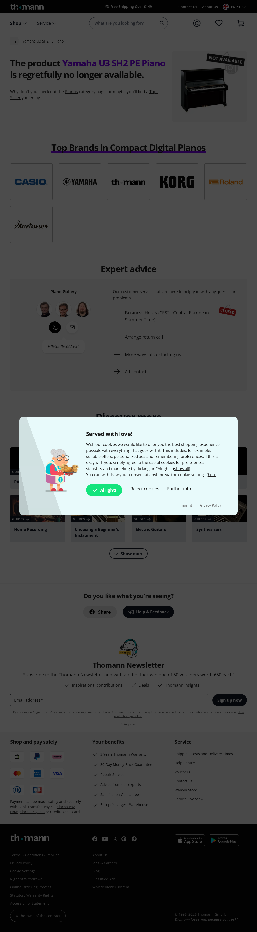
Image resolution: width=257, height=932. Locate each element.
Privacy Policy (210, 505)
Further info (179, 489)
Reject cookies (144, 489)
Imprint (186, 505)
